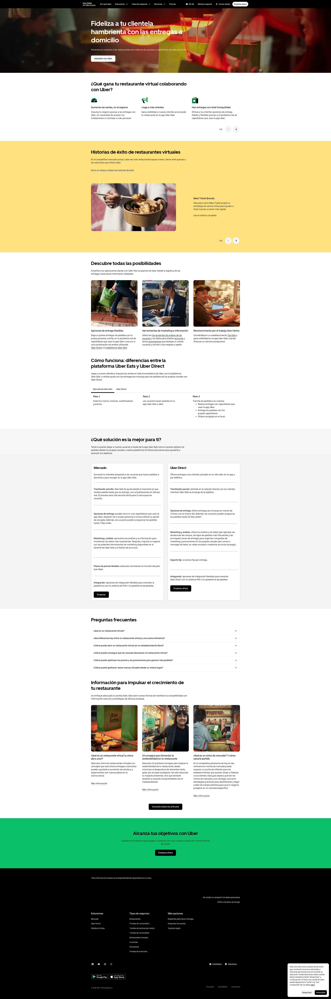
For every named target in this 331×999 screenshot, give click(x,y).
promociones (155, 341)
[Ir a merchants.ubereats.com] (89, 4)
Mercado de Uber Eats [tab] (102, 389)
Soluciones (120, 4)
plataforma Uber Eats (116, 348)
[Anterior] (228, 129)
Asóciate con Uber (103, 58)
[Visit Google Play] (100, 977)
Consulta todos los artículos (165, 806)
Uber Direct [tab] (121, 389)
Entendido (320, 993)
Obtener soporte (205, 4)
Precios (172, 4)
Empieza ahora (240, 4)
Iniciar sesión (224, 4)
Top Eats (231, 335)
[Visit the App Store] (117, 977)
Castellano (217, 964)
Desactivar (307, 993)
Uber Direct (96, 348)
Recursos (158, 4)
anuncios (178, 338)
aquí (313, 985)
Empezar (101, 594)
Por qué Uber (105, 4)
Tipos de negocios (139, 4)
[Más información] (114, 728)
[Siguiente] (236, 129)
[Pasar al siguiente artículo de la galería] (236, 240)
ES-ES (191, 4)
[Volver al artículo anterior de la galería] (228, 240)
